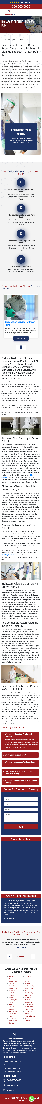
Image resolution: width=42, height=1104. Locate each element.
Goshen (11, 1007)
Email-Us (10, 1090)
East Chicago (13, 990)
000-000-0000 (21, 6)
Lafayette (28, 976)
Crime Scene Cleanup (12, 1065)
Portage (27, 1000)
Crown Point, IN (13, 1085)
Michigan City (29, 986)
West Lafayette (30, 1016)
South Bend (29, 1007)
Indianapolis (13, 1018)
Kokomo (12, 1023)
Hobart (11, 1016)
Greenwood (13, 1011)
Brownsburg (13, 981)
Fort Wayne (13, 1000)
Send (21, 827)
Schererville (29, 1004)
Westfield (28, 1018)
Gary (10, 1004)
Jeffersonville (13, 1021)
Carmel (11, 983)
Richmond (28, 1002)
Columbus (12, 986)
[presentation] (18, 347)
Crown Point (13, 988)
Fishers (11, 997)
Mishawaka (29, 988)
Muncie (27, 990)
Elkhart (11, 993)
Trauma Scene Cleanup (12, 1072)
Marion (27, 981)
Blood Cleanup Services (13, 1061)
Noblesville (28, 995)
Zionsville (28, 1021)
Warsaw (27, 1014)
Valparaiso (28, 1011)
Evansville (12, 995)
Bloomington (13, 979)
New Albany (29, 993)
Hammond (12, 1014)
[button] (17, 957)
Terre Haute (29, 1009)
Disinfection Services (12, 1068)
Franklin (11, 1002)
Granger (11, 1009)
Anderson (12, 976)
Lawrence (28, 979)
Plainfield (28, 997)
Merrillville (28, 983)
